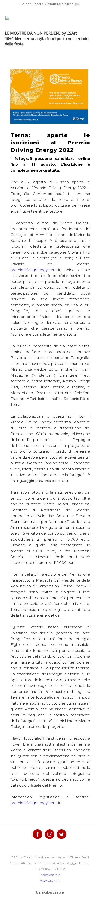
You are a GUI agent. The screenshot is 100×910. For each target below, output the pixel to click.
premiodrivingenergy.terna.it (35, 269)
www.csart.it (50, 880)
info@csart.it (50, 875)
